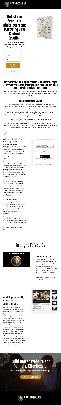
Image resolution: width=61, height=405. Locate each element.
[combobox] (8, 60)
